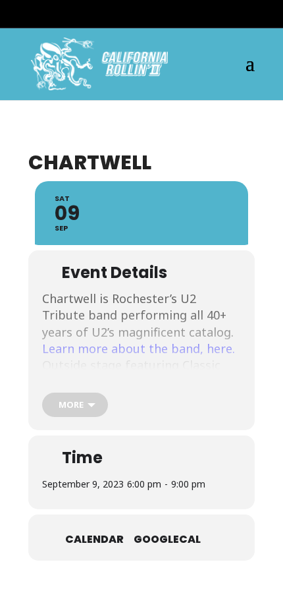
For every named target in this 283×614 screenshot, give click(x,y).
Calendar (94, 539)
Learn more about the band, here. (138, 348)
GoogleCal (167, 539)
